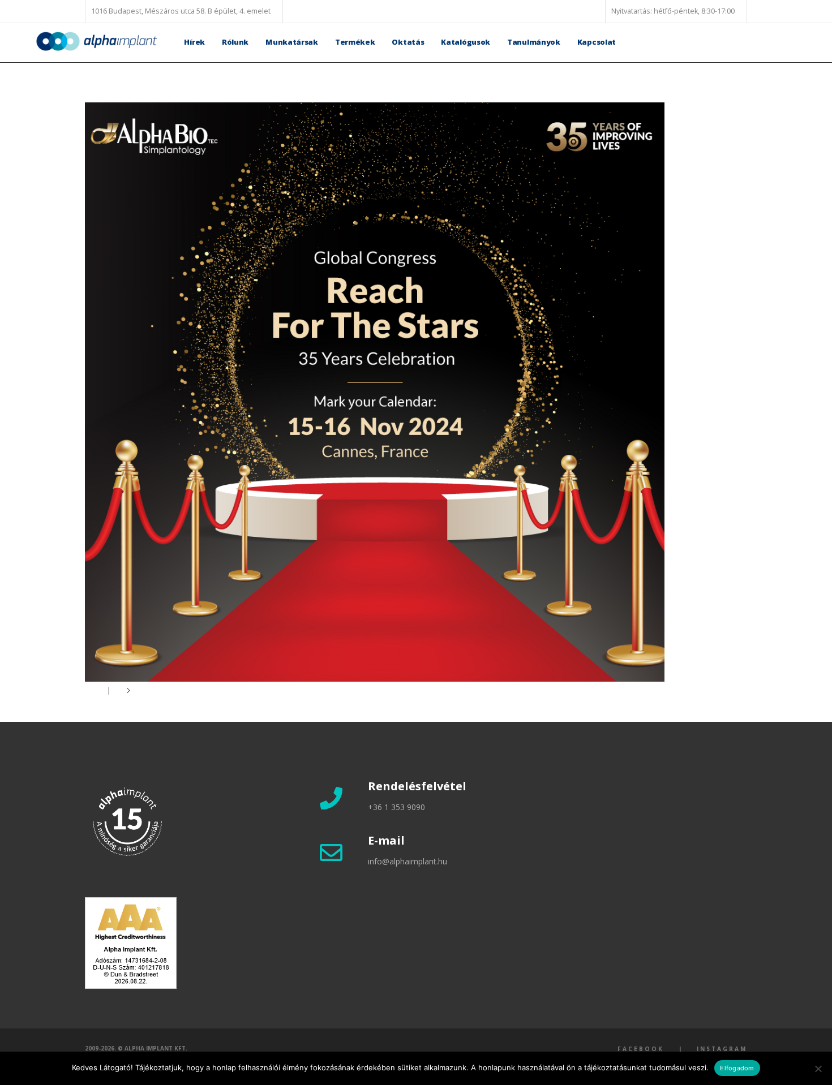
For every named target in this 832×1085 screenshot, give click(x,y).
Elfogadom (737, 1068)
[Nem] (818, 1068)
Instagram (722, 1049)
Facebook (640, 1049)
